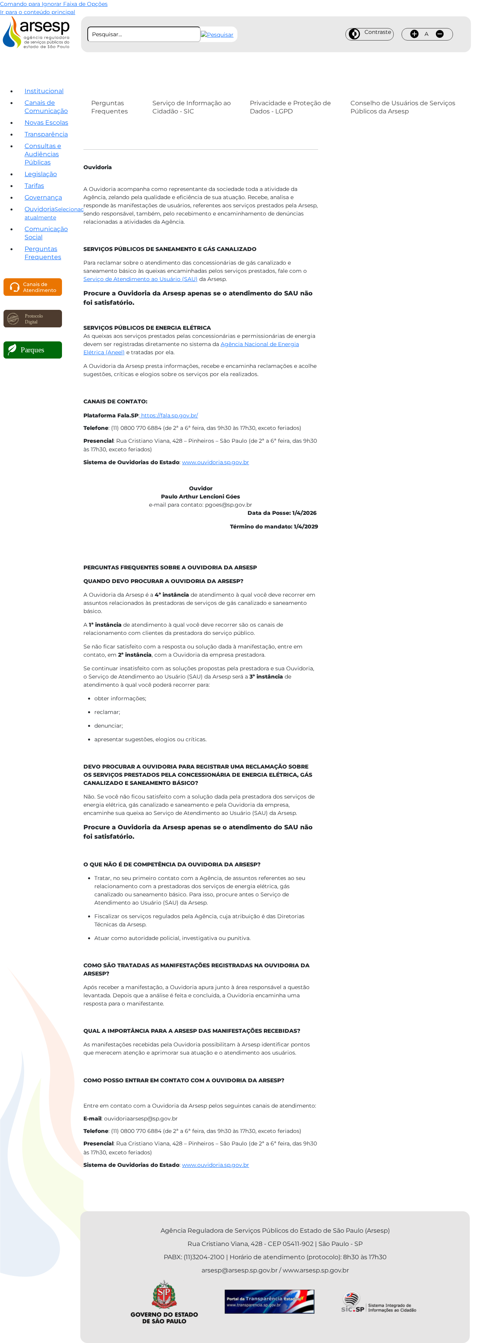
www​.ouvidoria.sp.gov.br (215, 462)
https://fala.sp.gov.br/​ (169, 415)
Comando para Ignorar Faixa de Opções (54, 3)
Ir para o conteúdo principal (37, 12)
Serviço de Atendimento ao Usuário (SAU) (140, 279)
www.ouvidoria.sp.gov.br (215, 1164)
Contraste (378, 31)
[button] (217, 34)
